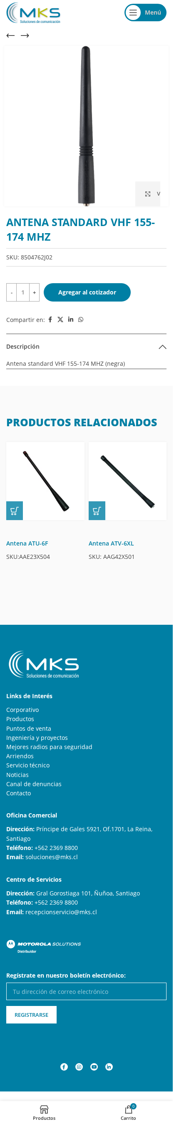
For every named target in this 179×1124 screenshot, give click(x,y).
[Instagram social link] (79, 1067)
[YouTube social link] (94, 1067)
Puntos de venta (28, 728)
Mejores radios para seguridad (49, 747)
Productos (20, 719)
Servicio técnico (28, 765)
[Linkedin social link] (71, 319)
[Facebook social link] (50, 319)
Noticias (17, 775)
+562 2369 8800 (56, 848)
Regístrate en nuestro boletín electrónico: (66, 975)
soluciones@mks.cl (51, 857)
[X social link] (60, 319)
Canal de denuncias (34, 784)
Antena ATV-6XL (111, 543)
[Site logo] (33, 12)
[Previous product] (10, 35)
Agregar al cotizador (87, 292)
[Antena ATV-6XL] (128, 481)
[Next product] (25, 35)
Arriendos (20, 756)
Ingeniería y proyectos (37, 738)
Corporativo (22, 710)
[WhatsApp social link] (81, 319)
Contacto (18, 793)
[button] (14, 510)
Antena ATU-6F (27, 543)
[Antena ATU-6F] (45, 481)
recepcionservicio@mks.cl (61, 912)
